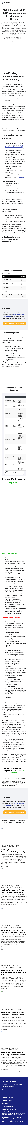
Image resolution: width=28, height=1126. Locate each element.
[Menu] (25, 3)
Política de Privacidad (7, 1097)
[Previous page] (6, 1071)
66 (19, 1071)
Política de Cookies (7, 1100)
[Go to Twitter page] (3, 1090)
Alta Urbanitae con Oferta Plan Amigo (14, 323)
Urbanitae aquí (20, 177)
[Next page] (22, 1071)
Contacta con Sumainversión (9, 1106)
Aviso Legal (5, 1103)
